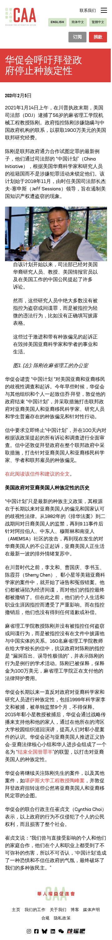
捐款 (98, 37)
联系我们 (88, 11)
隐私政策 (62, 918)
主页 (16, 909)
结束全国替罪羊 (35, 752)
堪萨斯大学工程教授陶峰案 (55, 781)
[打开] (61, 931)
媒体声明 (91, 909)
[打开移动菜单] (104, 10)
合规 (45, 918)
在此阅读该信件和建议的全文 (37, 474)
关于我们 (58, 909)
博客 (75, 909)
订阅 (77, 37)
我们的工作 (35, 909)
